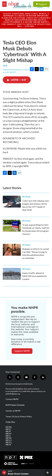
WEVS (8, 445)
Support (42, 4)
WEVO (9, 440)
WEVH (8, 434)
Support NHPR (22, 350)
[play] (4, 472)
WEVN (8, 438)
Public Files (10, 422)
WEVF (8, 431)
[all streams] (48, 472)
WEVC (8, 429)
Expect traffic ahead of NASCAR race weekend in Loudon (34, 276)
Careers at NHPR (13, 411)
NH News (26, 196)
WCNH (9, 427)
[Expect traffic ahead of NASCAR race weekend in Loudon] (12, 274)
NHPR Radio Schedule (15, 405)
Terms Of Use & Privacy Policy (19, 416)
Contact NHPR (12, 399)
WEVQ (9, 442)
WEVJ (8, 436)
